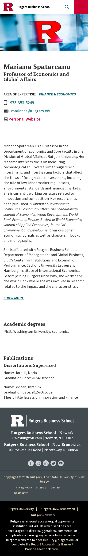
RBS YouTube (61, 458)
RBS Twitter (53, 458)
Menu (81, 7)
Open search (67, 7)
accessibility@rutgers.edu (55, 540)
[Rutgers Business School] (27, 7)
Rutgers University (20, 509)
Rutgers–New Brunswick (57, 509)
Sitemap (41, 487)
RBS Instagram (38, 458)
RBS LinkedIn (46, 458)
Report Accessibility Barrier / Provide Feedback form (49, 546)
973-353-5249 (22, 102)
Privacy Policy (24, 487)
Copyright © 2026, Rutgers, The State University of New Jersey (44, 479)
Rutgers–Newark (43, 515)
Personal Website (25, 119)
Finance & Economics (57, 94)
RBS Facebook (31, 458)
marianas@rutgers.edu (31, 110)
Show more (14, 298)
